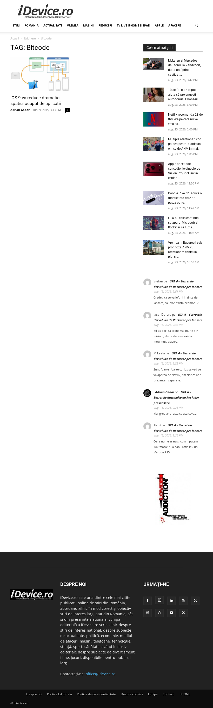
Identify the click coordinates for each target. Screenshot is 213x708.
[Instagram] (159, 600)
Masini (88, 25)
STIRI (16, 25)
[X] (195, 601)
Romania (31, 25)
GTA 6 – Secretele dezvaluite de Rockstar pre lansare (176, 397)
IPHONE (184, 694)
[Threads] (183, 613)
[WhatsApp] (159, 613)
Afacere (174, 25)
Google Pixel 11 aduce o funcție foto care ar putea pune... (185, 197)
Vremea (72, 25)
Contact (168, 694)
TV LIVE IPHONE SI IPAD (133, 25)
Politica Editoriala (59, 694)
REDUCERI (105, 25)
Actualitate (52, 25)
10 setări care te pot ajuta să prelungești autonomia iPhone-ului (184, 94)
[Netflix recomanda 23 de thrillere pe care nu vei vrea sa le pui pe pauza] (153, 119)
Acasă (14, 38)
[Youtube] (171, 613)
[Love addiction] (173, 523)
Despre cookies (132, 694)
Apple (159, 25)
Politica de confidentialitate (96, 694)
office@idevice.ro (100, 673)
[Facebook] (147, 601)
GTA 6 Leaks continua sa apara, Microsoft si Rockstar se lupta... (183, 222)
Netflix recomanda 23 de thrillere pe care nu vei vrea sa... (185, 119)
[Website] (147, 613)
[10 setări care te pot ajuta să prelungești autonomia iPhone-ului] (153, 95)
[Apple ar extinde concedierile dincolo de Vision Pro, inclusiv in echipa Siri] (153, 169)
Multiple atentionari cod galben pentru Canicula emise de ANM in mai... (184, 143)
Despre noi (34, 694)
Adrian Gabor (20, 110)
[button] (196, 25)
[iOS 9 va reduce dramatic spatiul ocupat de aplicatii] (40, 74)
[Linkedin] (171, 601)
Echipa (153, 694)
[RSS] (183, 601)
